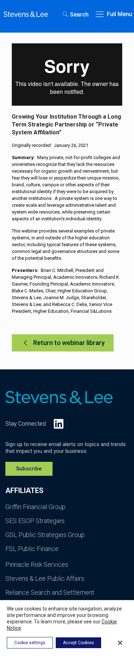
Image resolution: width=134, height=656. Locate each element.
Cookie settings (29, 642)
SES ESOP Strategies (35, 521)
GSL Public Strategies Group (45, 534)
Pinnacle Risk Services (36, 564)
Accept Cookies (78, 642)
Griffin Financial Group (35, 507)
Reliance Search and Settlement (49, 592)
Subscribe (29, 468)
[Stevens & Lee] (26, 14)
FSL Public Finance (32, 548)
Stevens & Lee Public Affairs (44, 578)
